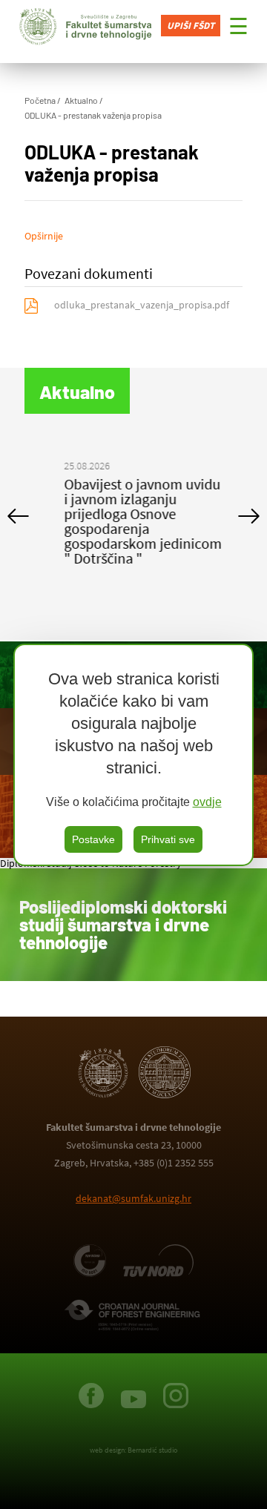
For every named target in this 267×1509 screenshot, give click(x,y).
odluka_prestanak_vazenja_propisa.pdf (141, 304)
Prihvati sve (168, 839)
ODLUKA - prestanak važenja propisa (93, 115)
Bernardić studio (152, 1450)
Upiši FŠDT (190, 25)
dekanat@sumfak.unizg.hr (133, 1198)
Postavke (93, 839)
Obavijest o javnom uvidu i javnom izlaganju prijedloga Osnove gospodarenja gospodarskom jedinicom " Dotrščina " (133, 521)
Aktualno (81, 100)
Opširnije (43, 235)
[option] (133, 516)
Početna (40, 100)
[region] (133, 755)
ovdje (207, 802)
